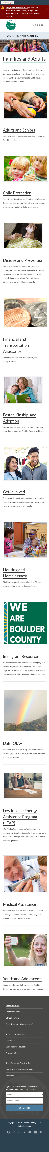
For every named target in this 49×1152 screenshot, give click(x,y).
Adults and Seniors (19, 129)
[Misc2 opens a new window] (40, 1132)
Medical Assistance (19, 904)
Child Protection (17, 192)
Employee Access (13, 1011)
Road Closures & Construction (18, 1063)
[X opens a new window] (24, 1132)
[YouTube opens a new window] (29, 1132)
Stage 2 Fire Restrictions (17, 7)
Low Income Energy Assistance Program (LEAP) (20, 816)
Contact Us (10, 1040)
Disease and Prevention (23, 260)
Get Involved (14, 491)
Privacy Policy (12, 1053)
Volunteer (10, 1075)
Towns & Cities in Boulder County (19, 1069)
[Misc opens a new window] (35, 1132)
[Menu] (37, 25)
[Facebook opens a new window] (8, 1132)
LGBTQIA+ (12, 743)
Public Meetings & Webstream (18, 1024)
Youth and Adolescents (22, 978)
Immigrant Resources (21, 656)
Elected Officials (12, 1005)
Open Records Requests (16, 1047)
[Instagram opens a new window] (13, 1132)
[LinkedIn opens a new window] (19, 1132)
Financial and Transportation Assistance (16, 345)
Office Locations (13, 1018)
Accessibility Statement (15, 1034)
